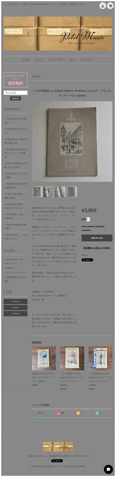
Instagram (15, 301)
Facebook (15, 313)
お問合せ (10, 268)
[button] (57, 60)
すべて (41, 413)
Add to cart (97, 238)
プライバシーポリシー (16, 272)
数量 (84, 219)
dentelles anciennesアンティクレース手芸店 (15, 153)
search (15, 98)
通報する (85, 255)
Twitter (16, 307)
